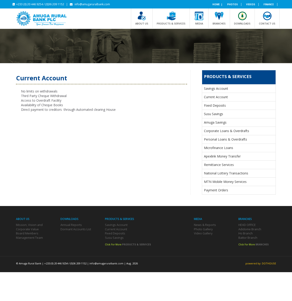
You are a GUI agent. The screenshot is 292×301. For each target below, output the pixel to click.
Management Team (29, 238)
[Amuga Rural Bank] (44, 18)
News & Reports (205, 225)
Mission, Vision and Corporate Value (29, 227)
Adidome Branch (249, 229)
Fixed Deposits (215, 105)
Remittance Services (219, 165)
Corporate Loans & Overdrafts (226, 131)
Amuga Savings (215, 122)
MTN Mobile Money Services (225, 181)
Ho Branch (245, 233)
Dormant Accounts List (75, 229)
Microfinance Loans (218, 148)
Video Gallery (203, 233)
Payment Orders (216, 190)
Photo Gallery (203, 229)
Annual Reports (71, 225)
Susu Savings (213, 114)
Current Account (216, 97)
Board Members (27, 233)
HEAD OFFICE (247, 225)
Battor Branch (247, 238)
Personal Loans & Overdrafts (225, 139)
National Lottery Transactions (226, 173)
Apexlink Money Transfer (222, 156)
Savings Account (216, 88)
